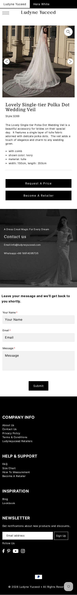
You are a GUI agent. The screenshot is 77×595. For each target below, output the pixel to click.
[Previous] (7, 61)
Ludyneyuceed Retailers (17, 441)
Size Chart (9, 468)
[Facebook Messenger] (69, 410)
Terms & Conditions (14, 437)
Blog (5, 499)
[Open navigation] (6, 12)
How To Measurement (16, 472)
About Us (8, 425)
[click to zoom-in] (68, 31)
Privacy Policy (11, 433)
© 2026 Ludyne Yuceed (24, 586)
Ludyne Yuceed (15, 4)
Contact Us (9, 429)
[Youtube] (16, 551)
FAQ (5, 464)
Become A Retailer (38, 195)
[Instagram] (23, 551)
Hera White (41, 4)
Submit (38, 385)
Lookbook (8, 503)
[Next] (70, 61)
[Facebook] (3, 551)
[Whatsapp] (69, 399)
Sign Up (61, 535)
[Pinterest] (8, 551)
